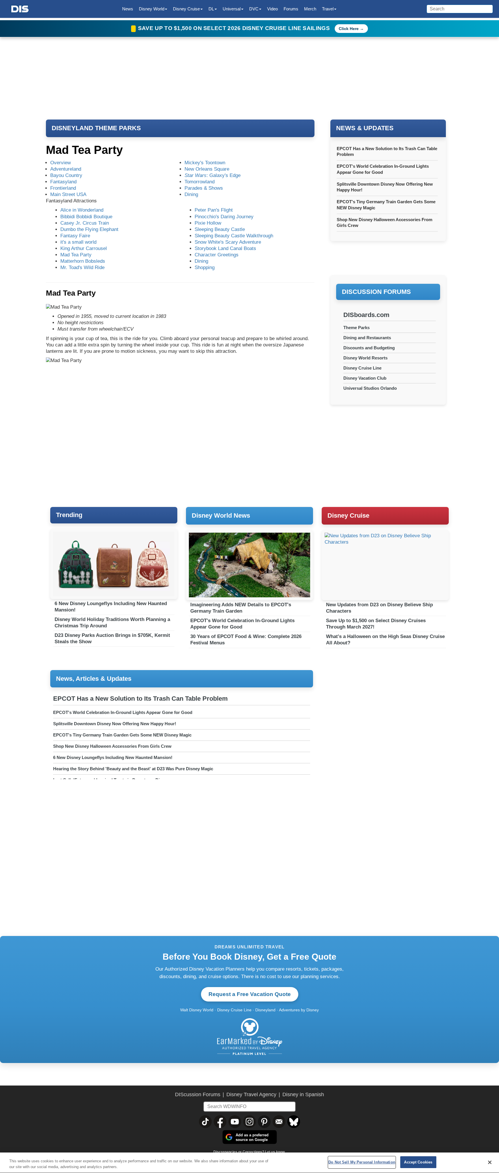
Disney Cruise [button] (186, 8)
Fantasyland (63, 181)
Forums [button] (291, 8)
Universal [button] (232, 8)
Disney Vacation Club (364, 378)
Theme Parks (356, 327)
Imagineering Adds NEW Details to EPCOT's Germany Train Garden (240, 608)
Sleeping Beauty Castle (220, 229)
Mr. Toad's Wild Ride (82, 267)
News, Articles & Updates (93, 678)
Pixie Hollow (208, 223)
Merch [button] (310, 8)
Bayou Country (66, 175)
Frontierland (63, 188)
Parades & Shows (204, 188)
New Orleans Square (207, 169)
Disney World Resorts (365, 357)
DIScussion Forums (197, 1094)
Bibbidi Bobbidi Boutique (86, 216)
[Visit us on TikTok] (205, 1121)
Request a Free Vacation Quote (249, 994)
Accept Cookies (418, 1162)
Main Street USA (68, 194)
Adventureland (65, 169)
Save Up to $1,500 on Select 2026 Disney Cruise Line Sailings (234, 28)
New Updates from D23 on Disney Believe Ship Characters (379, 608)
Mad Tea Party (76, 255)
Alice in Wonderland (81, 210)
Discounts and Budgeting (369, 347)
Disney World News (221, 515)
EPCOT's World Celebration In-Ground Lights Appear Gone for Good (242, 624)
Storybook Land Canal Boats (225, 248)
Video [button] (272, 8)
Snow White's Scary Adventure (228, 242)
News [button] (127, 8)
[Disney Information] (20, 9)
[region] (249, 1163)
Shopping (205, 267)
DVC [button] (253, 8)
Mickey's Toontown (205, 162)
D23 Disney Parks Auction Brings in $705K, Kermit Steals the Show (112, 638)
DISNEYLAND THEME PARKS (96, 128)
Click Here (349, 28)
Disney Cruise (348, 515)
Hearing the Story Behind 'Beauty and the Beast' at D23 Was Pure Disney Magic (133, 768)
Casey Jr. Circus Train (84, 223)
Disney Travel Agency (251, 1094)
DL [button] (211, 8)
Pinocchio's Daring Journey (224, 216)
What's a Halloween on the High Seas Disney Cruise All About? (385, 640)
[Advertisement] (388, 447)
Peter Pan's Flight (214, 210)
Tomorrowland (200, 181)
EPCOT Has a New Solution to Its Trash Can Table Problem (140, 698)
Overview (60, 162)
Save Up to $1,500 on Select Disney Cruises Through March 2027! (376, 624)
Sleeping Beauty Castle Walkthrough (234, 235)
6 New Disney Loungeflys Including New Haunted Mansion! (111, 607)
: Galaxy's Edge (213, 175)
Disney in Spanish (303, 1094)
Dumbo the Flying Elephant (89, 229)
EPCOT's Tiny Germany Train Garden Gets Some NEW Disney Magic (122, 734)
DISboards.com (366, 314)
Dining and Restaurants (367, 337)
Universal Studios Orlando (370, 388)
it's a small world (78, 242)
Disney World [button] (151, 8)
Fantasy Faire (75, 235)
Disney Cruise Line (362, 367)
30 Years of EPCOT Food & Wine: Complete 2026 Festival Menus (245, 640)
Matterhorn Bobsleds (82, 261)
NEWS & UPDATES (365, 128)
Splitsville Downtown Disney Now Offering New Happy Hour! (114, 723)
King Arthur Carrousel (83, 248)
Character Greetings (217, 255)
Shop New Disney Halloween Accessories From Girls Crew (112, 746)
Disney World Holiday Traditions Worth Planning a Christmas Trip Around (112, 623)
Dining (191, 194)
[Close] (489, 1162)
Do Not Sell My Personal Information (361, 1162)
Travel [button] (328, 8)
